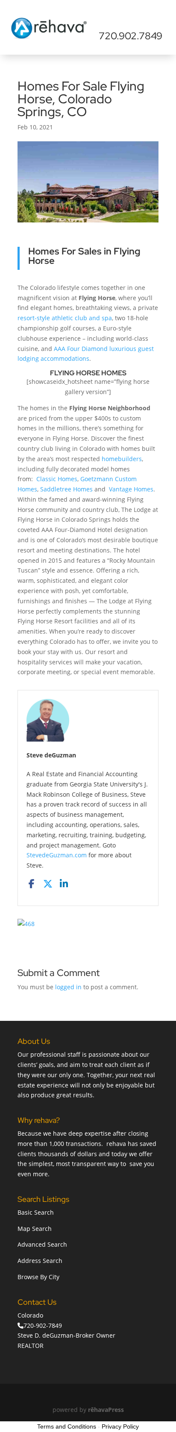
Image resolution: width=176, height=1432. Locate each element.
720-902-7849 (42, 1325)
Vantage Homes (131, 489)
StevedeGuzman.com (56, 855)
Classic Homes (56, 479)
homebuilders (122, 459)
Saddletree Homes (66, 489)
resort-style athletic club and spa (65, 318)
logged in (68, 987)
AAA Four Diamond (81, 349)
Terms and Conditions (66, 1426)
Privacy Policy (120, 1426)
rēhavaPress (106, 1410)
